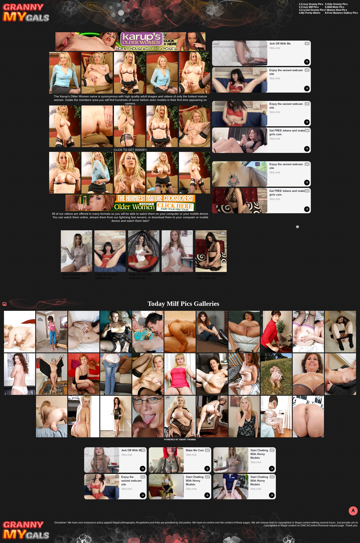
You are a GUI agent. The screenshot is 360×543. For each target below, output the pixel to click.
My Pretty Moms (310, 12)
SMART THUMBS (187, 439)
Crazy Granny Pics (312, 4)
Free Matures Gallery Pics (342, 12)
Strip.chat (274, 48)
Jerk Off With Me (280, 43)
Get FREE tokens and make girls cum (287, 132)
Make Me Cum (195, 450)
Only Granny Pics (337, 4)
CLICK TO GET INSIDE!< (130, 149)
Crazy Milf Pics (310, 7)
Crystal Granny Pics (313, 10)
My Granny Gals (25, 12)
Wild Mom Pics (335, 7)
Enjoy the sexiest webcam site (286, 72)
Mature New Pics (337, 10)
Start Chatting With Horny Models (75, 276)
